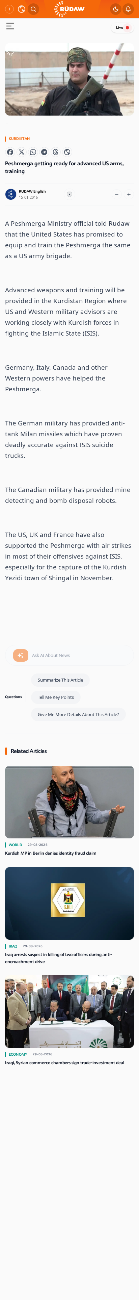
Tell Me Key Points (56, 697)
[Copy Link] (67, 152)
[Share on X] (22, 152)
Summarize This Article (60, 680)
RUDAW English (32, 191)
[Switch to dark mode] (115, 9)
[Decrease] (117, 194)
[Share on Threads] (56, 152)
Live (119, 27)
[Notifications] (128, 9)
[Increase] (129, 194)
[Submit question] (20, 655)
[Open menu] (10, 27)
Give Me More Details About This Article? (78, 714)
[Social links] (9, 9)
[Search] (33, 9)
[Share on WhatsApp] (33, 152)
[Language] (21, 9)
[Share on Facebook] (10, 152)
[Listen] (69, 194)
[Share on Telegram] (44, 152)
